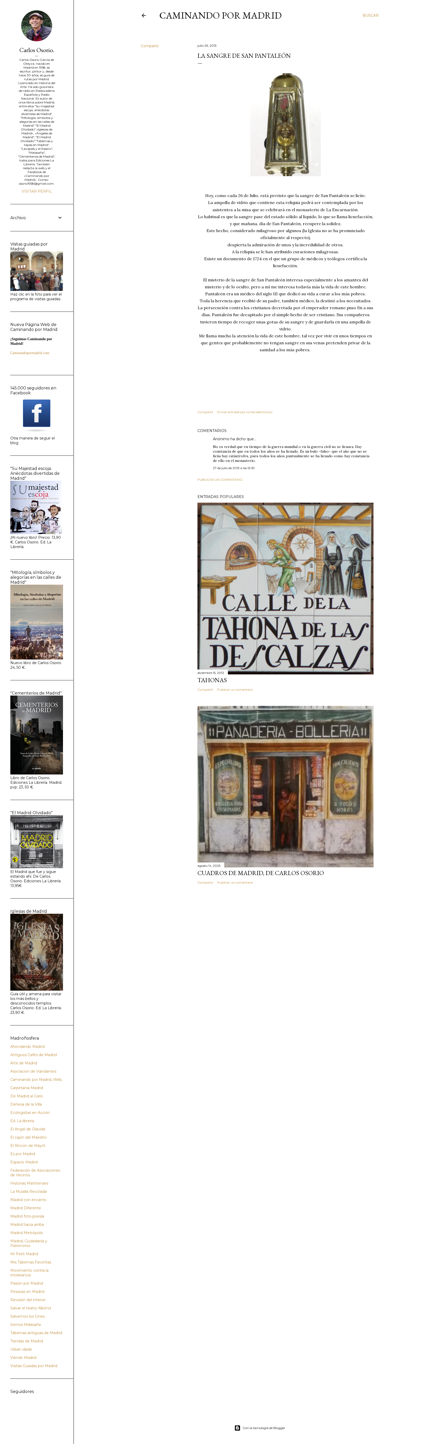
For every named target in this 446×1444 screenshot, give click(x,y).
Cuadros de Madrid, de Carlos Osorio (260, 873)
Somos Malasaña (25, 1324)
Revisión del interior (28, 1300)
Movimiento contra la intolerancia (29, 1272)
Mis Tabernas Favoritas (30, 1262)
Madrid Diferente (25, 1208)
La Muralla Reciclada (28, 1191)
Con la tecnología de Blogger (264, 1428)
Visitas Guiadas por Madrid (33, 1366)
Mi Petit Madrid (24, 1254)
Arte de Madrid (23, 1063)
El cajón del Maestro (28, 1137)
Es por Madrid (22, 1154)
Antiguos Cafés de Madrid (33, 1055)
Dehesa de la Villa (26, 1104)
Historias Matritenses (29, 1183)
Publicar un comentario (220, 480)
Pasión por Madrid (26, 1283)
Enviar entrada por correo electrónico (244, 412)
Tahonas (212, 680)
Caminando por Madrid (220, 15)
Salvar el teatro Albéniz (30, 1308)
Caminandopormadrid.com (29, 353)
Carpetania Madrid (26, 1088)
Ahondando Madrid (27, 1046)
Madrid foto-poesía (27, 1216)
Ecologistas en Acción (30, 1112)
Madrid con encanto (28, 1199)
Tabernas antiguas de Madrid (36, 1333)
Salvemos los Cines (27, 1316)
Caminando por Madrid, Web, (36, 1079)
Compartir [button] (150, 46)
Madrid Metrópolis (26, 1232)
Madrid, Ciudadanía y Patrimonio (28, 1243)
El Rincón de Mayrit (27, 1145)
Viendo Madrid (23, 1357)
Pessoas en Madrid (27, 1291)
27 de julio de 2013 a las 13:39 (234, 468)
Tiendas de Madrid (26, 1341)
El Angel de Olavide (27, 1129)
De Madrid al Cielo (26, 1096)
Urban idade (21, 1349)
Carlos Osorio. (36, 50)
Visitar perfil (37, 191)
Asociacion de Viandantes (33, 1071)
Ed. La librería (22, 1121)
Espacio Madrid (24, 1162)
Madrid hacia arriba (27, 1224)
